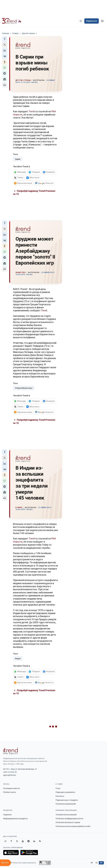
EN (92, 863)
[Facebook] (11, 841)
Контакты (60, 796)
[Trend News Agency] (10, 751)
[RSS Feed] (40, 841)
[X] (17, 841)
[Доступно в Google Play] (29, 852)
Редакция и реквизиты (65, 792)
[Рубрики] (102, 21)
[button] (4, 38)
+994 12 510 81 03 (10, 772)
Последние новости (11, 788)
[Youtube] (22, 841)
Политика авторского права (68, 822)
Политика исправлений (66, 804)
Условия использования (66, 815)
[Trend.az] (11, 21)
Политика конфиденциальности (69, 818)
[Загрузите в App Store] (11, 852)
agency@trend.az (9, 775)
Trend (32, 111)
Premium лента (9, 792)
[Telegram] (28, 841)
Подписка (7, 815)
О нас (58, 788)
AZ (97, 863)
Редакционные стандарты (67, 800)
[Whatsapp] (5, 841)
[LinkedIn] (34, 841)
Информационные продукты (15, 818)
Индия (18, 658)
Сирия (17, 159)
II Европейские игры (23, 388)
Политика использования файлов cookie (73, 826)
